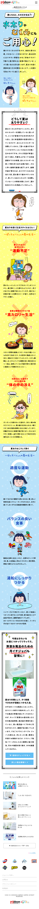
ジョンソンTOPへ (8, 875)
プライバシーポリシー (9, 884)
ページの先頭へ (33, 852)
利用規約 (5, 888)
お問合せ (5, 879)
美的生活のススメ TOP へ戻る (20, 845)
